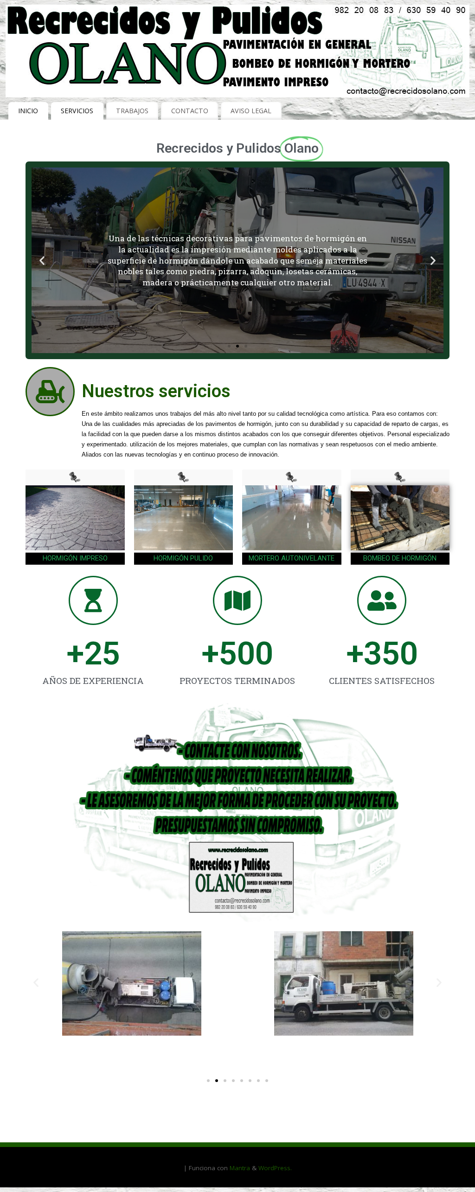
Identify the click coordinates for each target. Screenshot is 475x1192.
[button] (229, 346)
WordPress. (275, 1168)
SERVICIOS (77, 110)
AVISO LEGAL (251, 110)
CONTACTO (189, 110)
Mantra (240, 1168)
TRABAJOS (132, 110)
